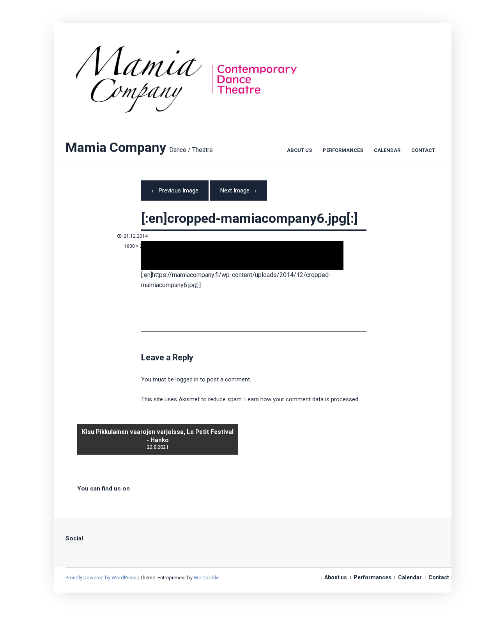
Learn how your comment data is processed (301, 399)
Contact (423, 150)
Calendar (387, 150)
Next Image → (238, 190)
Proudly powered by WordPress (100, 577)
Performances (343, 150)
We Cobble (206, 577)
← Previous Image (174, 190)
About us (299, 150)
